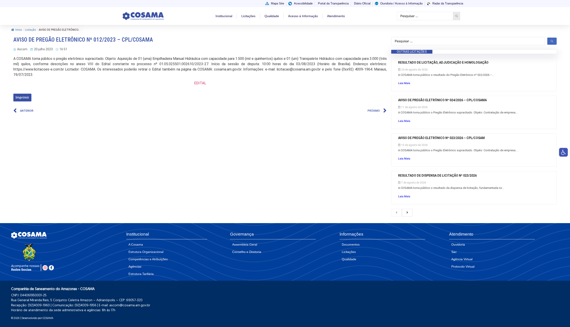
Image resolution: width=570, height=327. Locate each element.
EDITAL (200, 83)
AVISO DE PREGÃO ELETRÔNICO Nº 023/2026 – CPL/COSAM (441, 138)
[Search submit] (456, 16)
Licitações (248, 16)
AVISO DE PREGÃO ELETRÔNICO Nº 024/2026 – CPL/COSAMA (442, 100)
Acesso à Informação (303, 16)
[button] (563, 152)
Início (18, 29)
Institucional (224, 16)
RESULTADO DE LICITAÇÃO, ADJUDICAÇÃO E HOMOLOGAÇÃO (443, 62)
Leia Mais (404, 83)
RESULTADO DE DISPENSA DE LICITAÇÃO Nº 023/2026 (437, 175)
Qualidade (272, 16)
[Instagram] (45, 267)
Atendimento (336, 16)
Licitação (30, 29)
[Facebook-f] (51, 267)
